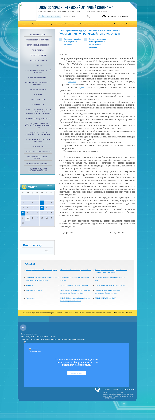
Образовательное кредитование (38, 152)
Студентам (38, 65)
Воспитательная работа (38, 77)
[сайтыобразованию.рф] (133, 6)
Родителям (38, 94)
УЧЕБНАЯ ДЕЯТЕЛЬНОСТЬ (38, 60)
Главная (62, 31)
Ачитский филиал (71, 24)
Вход (46, 251)
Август (49, 186)
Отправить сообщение (76, 373)
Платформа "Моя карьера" (34, 290)
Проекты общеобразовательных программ (38, 141)
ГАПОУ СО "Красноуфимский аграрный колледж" (75, 8)
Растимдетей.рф (30, 298)
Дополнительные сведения (38, 45)
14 (42, 208)
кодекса (81, 88)
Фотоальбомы (119, 24)
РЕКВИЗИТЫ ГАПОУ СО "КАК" (105, 298)
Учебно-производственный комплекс (38, 158)
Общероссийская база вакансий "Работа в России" (110, 285)
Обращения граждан (38, 35)
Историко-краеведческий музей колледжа (38, 71)
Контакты (129, 24)
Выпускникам (38, 105)
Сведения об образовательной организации (38, 24)
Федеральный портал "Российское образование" (74, 285)
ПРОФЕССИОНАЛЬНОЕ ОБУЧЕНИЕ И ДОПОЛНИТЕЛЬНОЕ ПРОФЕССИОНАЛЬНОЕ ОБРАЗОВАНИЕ (37, 112)
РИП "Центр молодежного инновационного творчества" (37, 134)
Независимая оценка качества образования (95, 24)
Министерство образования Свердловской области (75, 270)
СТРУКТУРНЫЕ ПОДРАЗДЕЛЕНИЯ (38, 119)
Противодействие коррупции (76, 31)
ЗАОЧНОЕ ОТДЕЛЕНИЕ (38, 89)
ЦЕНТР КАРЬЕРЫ (38, 147)
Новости (59, 24)
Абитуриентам (38, 50)
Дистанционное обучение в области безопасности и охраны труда (38, 126)
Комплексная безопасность (38, 164)
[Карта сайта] (43, 16)
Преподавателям (38, 100)
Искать (88, 16)
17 (23, 213)
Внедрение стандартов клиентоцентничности (37, 170)
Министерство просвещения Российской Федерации (41, 270)
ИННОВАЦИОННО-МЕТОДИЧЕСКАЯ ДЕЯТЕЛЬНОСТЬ (37, 83)
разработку (72, 82)
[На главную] (39, 16)
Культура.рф (29, 285)
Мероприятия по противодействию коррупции (104, 31)
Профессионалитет (38, 55)
